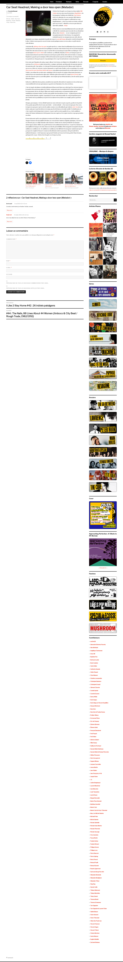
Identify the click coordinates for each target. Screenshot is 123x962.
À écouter (85, 1)
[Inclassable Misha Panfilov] (110, 244)
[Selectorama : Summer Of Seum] (110, 216)
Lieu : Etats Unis (11, 22)
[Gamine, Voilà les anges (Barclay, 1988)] (96, 244)
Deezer (91, 126)
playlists (108, 124)
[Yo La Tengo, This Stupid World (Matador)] (74, 178)
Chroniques (59, 1)
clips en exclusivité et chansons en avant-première (102, 190)
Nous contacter (109, 66)
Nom (8, 261)
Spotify (96, 126)
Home (51, 1)
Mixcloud (107, 128)
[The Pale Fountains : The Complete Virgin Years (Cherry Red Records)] (110, 272)
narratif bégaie (61, 39)
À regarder (95, 1)
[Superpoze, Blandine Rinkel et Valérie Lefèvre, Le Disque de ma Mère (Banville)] (96, 258)
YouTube (100, 126)
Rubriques (68, 1)
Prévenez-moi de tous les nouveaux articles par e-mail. (25, 288)
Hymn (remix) (74, 74)
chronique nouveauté (12, 16)
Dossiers (104, 1)
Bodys (66, 25)
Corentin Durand (12, 11)
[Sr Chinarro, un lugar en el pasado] (110, 258)
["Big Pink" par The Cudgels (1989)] (110, 230)
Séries (77, 1)
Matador (62, 33)
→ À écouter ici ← (103, 568)
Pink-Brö (9, 215)
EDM (67, 52)
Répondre (9, 210)
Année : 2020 (10, 18)
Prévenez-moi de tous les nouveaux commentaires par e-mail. (27, 283)
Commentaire (11, 239)
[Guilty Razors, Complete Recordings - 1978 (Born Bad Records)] (96, 272)
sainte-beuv (75, 107)
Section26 (10, 957)
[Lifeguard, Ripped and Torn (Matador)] (35, 178)
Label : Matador (16, 20)
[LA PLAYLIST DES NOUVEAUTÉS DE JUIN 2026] (96, 230)
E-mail (9, 267)
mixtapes (114, 126)
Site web (9, 274)
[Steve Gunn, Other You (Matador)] (54, 178)
